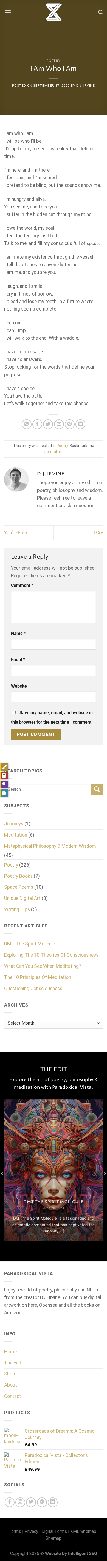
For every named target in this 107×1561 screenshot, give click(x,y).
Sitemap (53, 1538)
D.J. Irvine (85, 86)
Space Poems (18, 887)
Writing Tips (17, 909)
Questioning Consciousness (33, 988)
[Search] (100, 12)
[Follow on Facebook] (10, 1502)
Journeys (13, 823)
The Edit (13, 1362)
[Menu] (8, 12)
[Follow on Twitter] (31, 1502)
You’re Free (15, 532)
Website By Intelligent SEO (71, 1553)
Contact (12, 1396)
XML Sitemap (83, 1531)
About (10, 1385)
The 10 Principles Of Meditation (37, 977)
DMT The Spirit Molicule (29, 944)
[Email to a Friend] (59, 424)
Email (18, 659)
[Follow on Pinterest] (42, 1502)
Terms (15, 1531)
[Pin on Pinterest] (70, 424)
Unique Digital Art (22, 898)
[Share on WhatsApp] (27, 424)
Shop (9, 1374)
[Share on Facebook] (37, 424)
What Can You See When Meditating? (42, 966)
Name (18, 633)
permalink (53, 451)
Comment (22, 585)
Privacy (31, 1531)
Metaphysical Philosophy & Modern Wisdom (50, 846)
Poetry (53, 61)
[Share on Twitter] (48, 424)
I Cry (98, 532)
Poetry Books (18, 876)
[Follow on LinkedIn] (53, 1502)
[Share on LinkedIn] (80, 424)
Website (19, 686)
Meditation (15, 835)
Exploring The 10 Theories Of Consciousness (51, 955)
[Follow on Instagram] (20, 1502)
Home (10, 1351)
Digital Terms (54, 1531)
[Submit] (97, 789)
